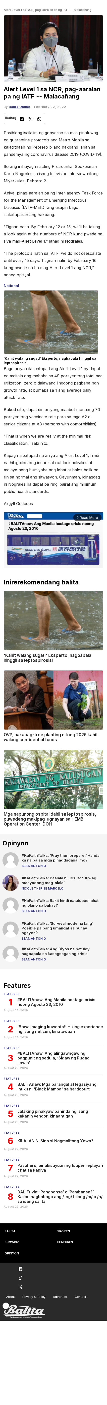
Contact (80, 1297)
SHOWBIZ (11, 1242)
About (10, 1297)
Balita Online (19, 107)
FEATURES (65, 1242)
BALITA (9, 1231)
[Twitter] (30, 120)
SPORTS (63, 1231)
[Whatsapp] (39, 120)
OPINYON (11, 1253)
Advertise (60, 1297)
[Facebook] (22, 120)
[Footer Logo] (23, 1310)
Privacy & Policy (34, 1297)
